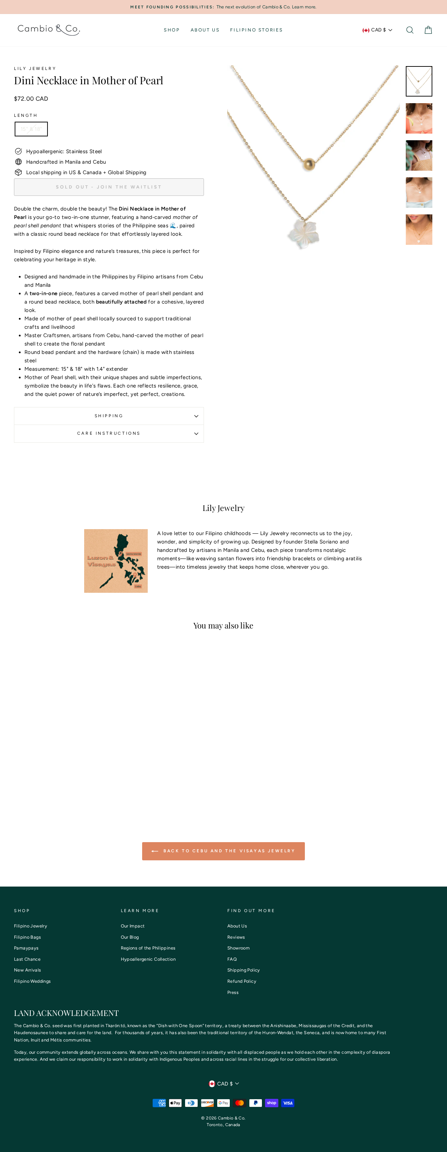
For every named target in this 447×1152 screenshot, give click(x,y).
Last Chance (27, 959)
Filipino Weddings (32, 981)
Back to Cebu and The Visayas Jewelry (228, 850)
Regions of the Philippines (148, 948)
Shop (172, 30)
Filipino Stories (256, 30)
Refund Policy (241, 981)
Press (233, 992)
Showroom (238, 948)
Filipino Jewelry (30, 926)
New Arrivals (27, 970)
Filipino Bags (27, 937)
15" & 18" (31, 129)
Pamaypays (26, 948)
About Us (205, 30)
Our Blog (130, 937)
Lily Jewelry (35, 68)
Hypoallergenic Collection (148, 959)
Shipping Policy (243, 970)
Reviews (236, 937)
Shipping (109, 415)
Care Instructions (109, 433)
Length (26, 115)
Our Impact (133, 926)
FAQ (232, 959)
